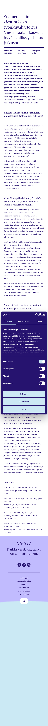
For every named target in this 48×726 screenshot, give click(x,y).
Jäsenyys (24, 578)
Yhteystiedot (24, 594)
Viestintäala (24, 588)
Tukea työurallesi (24, 581)
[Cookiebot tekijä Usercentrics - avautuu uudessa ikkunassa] (35, 314)
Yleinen (35, 53)
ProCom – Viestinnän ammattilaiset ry (21, 487)
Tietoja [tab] (39, 321)
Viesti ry (24, 584)
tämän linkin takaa (34, 473)
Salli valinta (24, 401)
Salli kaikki (24, 394)
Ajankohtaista (24, 591)
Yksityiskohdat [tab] (24, 321)
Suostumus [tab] (8, 321)
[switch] (42, 369)
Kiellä (24, 409)
